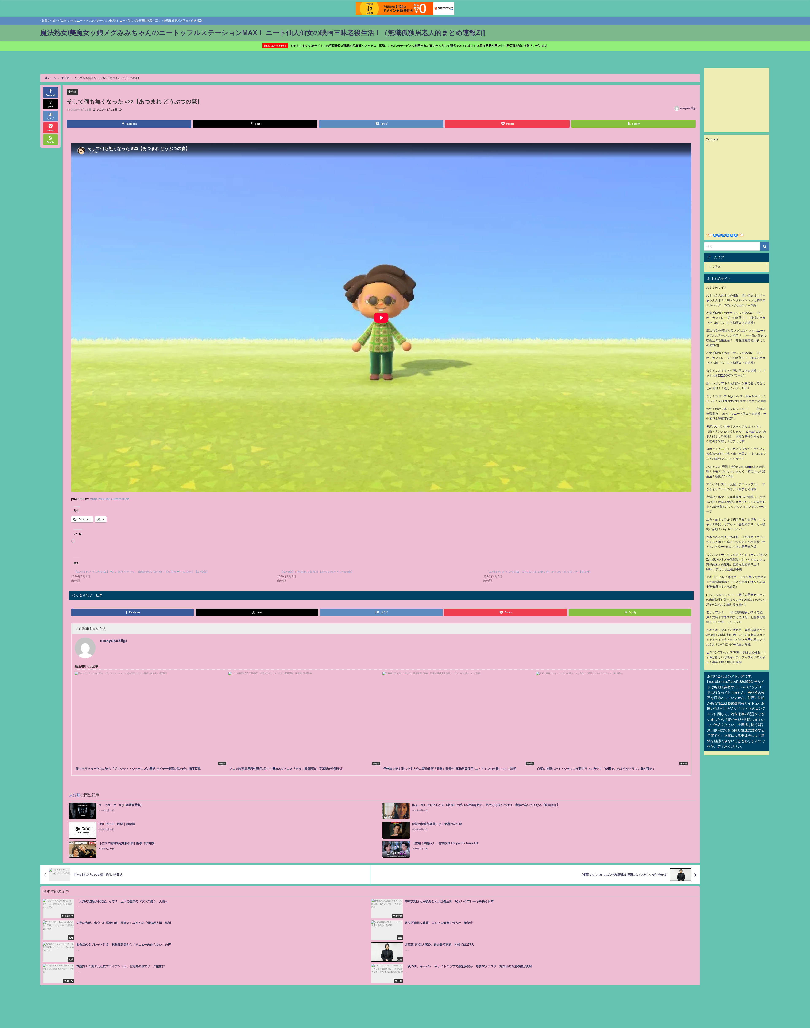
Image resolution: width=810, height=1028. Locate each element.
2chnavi (712, 139)
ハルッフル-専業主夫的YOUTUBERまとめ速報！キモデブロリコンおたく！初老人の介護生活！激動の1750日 (735, 471)
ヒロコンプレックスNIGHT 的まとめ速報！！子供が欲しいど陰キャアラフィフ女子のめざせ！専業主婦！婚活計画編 (736, 657)
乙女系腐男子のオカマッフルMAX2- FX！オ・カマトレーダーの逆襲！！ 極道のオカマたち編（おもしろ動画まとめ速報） (735, 317)
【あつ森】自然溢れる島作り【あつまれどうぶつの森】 (317, 571)
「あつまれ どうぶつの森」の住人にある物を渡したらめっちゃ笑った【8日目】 (539, 571)
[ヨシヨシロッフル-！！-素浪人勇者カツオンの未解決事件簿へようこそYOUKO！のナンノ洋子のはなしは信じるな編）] (736, 599)
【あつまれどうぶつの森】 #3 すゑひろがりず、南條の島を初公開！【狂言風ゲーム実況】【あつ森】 (141, 571)
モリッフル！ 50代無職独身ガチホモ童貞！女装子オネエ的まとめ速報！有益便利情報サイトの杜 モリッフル (735, 617)
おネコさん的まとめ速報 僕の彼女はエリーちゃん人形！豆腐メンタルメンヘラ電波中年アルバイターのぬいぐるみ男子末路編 (735, 300)
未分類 (72, 91)
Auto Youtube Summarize (109, 499)
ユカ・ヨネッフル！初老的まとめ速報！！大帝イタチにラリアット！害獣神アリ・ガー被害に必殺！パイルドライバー (735, 524)
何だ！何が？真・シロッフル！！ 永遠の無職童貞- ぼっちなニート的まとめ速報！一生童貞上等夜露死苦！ (736, 413)
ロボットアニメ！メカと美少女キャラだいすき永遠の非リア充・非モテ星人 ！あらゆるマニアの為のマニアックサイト (736, 453)
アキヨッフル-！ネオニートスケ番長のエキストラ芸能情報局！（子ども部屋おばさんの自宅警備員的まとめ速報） (736, 582)
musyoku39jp (688, 108)
